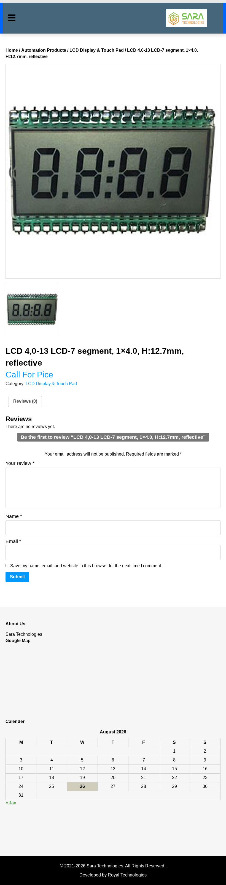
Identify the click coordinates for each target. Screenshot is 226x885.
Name (14, 516)
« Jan (11, 803)
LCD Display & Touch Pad (96, 50)
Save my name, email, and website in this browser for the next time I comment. (86, 565)
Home (12, 50)
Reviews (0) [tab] (25, 401)
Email (13, 541)
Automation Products (43, 50)
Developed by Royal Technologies (113, 875)
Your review (20, 463)
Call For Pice (29, 374)
